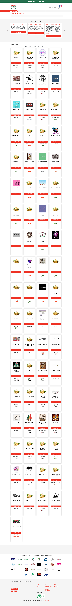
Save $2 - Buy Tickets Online (36, 1)
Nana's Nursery (55, 318)
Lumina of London (42, 292)
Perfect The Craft (42, 344)
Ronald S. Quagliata (29, 396)
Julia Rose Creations (16, 266)
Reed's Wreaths (16, 396)
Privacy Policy (47, 600)
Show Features (56, 586)
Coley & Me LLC (42, 109)
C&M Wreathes (16, 83)
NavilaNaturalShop (16, 344)
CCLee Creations (55, 83)
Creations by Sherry (29, 161)
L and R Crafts (55, 266)
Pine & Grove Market (56, 344)
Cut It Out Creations (16, 187)
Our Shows (39, 584)
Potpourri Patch (29, 370)
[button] (35, 39)
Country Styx (29, 135)
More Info (16, 63)
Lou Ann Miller (29, 292)
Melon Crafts (29, 318)
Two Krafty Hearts (42, 474)
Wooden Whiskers (42, 500)
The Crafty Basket (29, 448)
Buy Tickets (13, 11)
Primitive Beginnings (43, 370)
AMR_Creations (42, 57)
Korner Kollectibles (42, 266)
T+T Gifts (16, 448)
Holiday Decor (22, 13)
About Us (38, 583)
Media (38, 586)
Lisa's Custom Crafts (16, 292)
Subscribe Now (14, 588)
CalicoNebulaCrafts (29, 83)
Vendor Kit (47, 583)
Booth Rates (47, 584)
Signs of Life (16, 422)
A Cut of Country (16, 57)
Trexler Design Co (29, 474)
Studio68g (55, 422)
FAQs (55, 584)
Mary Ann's (16, 318)
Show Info (56, 583)
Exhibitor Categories (14, 13)
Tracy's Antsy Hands (16, 474)
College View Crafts (55, 109)
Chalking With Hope (16, 109)
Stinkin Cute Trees (29, 422)
